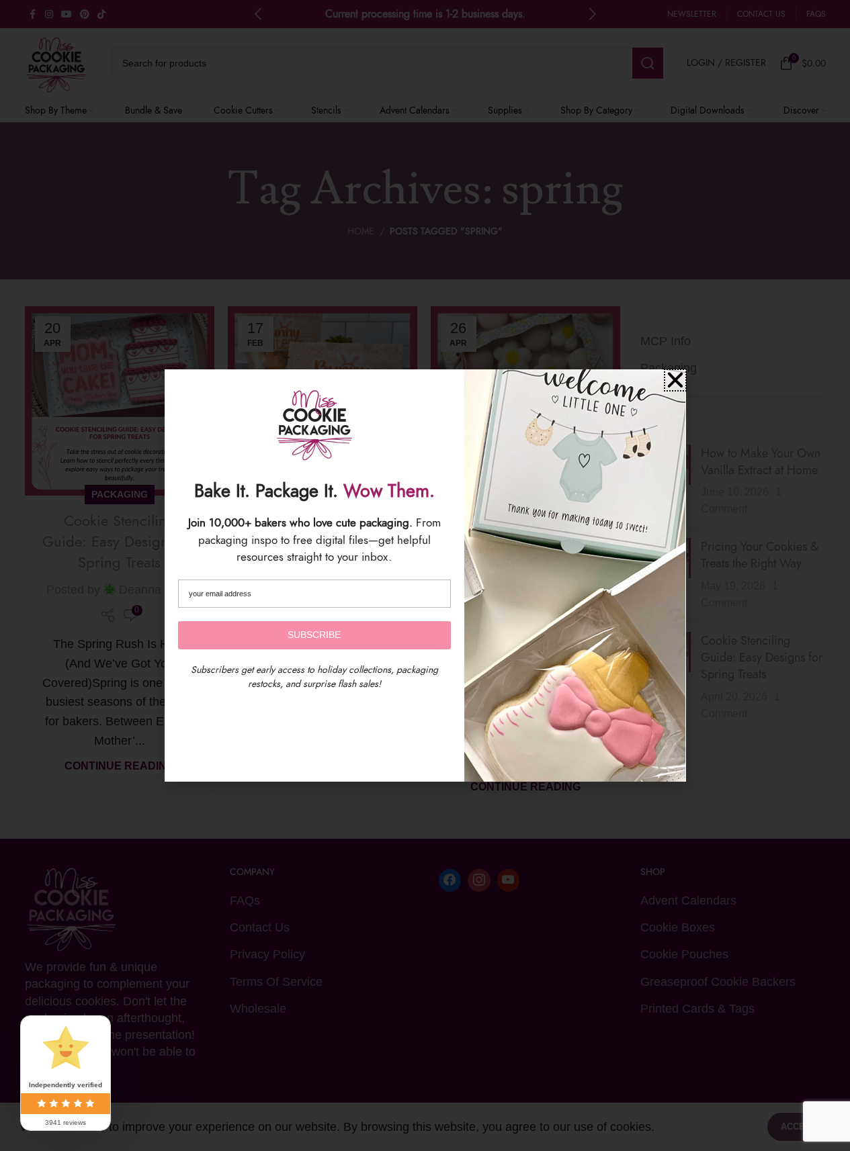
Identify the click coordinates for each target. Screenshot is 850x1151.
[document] (425, 575)
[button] (675, 380)
